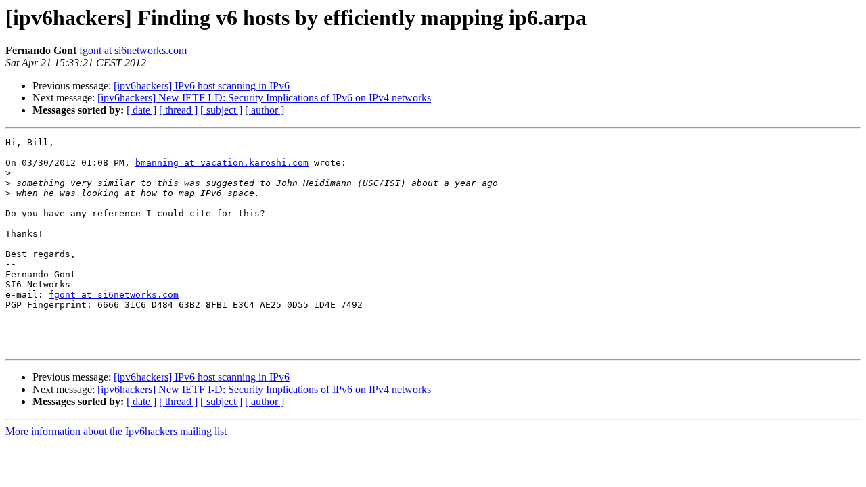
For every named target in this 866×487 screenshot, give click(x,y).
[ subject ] (221, 110)
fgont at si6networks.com (133, 50)
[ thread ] (178, 110)
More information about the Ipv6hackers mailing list (116, 431)
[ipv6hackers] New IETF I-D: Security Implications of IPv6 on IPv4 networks (264, 97)
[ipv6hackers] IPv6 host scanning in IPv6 (202, 85)
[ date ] (141, 110)
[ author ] (264, 110)
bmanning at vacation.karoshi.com (222, 163)
